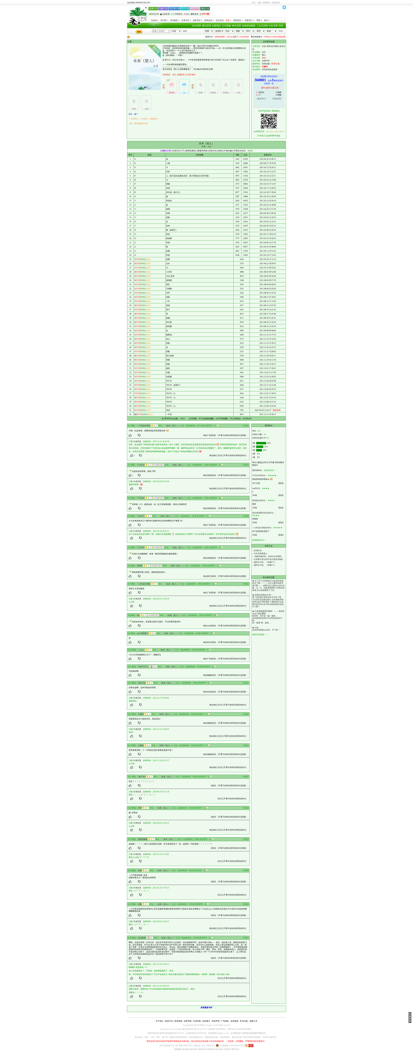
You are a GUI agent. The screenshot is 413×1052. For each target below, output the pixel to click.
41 (135, 326)
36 (135, 305)
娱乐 (266, 20)
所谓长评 (258, 550)
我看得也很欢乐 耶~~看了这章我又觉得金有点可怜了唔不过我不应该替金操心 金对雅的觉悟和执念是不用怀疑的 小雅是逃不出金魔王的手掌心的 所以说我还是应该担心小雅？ (268, 601)
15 (135, 217)
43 (135, 335)
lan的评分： (257, 488)
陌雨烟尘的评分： (260, 500)
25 (135, 259)
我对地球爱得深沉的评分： (263, 513)
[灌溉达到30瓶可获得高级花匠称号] (156, 565)
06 (135, 180)
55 (135, 385)
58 (135, 397)
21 (135, 242)
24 (135, 255)
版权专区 (197, 20)
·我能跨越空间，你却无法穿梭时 (268, 556)
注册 (259, 2)
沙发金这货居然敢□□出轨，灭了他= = (266, 628)
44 (135, 339)
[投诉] (213, 435)
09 (135, 192)
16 (135, 221)
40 (135, 322)
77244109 (141, 465)
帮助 (258, 20)
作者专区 (185, 20)
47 (135, 351)
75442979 (141, 516)
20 (135, 238)
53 (135, 377)
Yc (259, 95)
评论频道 (174, 20)
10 (135, 196)
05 (135, 176)
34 (135, 297)
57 (135, 393)
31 (135, 284)
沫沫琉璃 (142, 938)
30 (135, 280)
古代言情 (196, 25)
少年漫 (188, 74)
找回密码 (276, 2)
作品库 (154, 20)
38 (135, 314)
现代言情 (206, 25)
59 (135, 402)
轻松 (193, 74)
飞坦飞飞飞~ (143, 666)
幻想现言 (216, 25)
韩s (138, 615)
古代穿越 (226, 25)
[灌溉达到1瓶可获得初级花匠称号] (158, 464)
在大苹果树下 (143, 633)
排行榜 (163, 20)
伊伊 (140, 808)
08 (135, 188)
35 (135, 301)
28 (135, 272)
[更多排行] (261, 99)
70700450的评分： (260, 475)
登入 (254, 2)
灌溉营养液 (202, 151)
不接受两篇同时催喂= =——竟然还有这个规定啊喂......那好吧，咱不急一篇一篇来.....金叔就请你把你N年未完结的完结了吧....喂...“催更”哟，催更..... (268, 617)
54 (135, 381)
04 (135, 172)
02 (135, 163)
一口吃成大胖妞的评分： (262, 528)
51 (135, 368)
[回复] (243, 435)
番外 (136, 414)
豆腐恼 (141, 714)
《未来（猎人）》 (172, 426)
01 (135, 159)
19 (135, 234)
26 (135, 263)
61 (135, 410)
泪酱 (140, 904)
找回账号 (266, 2)
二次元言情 (262, 25)
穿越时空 (181, 74)
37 (135, 309)
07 (135, 184)
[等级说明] (276, 99)
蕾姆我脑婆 (143, 839)
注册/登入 (249, 20)
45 (135, 343)
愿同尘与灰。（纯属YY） (265, 562)
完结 (281, 25)
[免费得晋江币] (178, 151)
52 (135, 372)
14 (135, 213)
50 (135, 364)
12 (135, 205)
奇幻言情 (236, 25)
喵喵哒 (261, 92)
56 (135, 389)
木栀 (140, 870)
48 (135, 356)
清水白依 (142, 683)
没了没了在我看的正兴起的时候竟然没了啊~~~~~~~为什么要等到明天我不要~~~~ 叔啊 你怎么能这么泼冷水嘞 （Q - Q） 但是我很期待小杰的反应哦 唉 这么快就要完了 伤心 (268, 585)
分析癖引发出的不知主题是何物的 (268, 559)
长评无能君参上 (260, 553)
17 (135, 226)
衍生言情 (273, 25)
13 (135, 209)
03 (135, 167)
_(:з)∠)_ (141, 650)
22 (135, 247)
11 (135, 201)
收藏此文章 (166, 151)
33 (135, 293)
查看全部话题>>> (259, 634)
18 (135, 230)
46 (135, 347)
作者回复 (137, 441)
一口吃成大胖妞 (144, 426)
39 (135, 318)
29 (135, 276)
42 (135, 330)
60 (135, 406)
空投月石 (213, 151)
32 (135, 289)
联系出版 (275, 64)
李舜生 (140, 566)
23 (135, 251)
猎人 (174, 74)
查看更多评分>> (259, 540)
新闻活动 (208, 20)
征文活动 (220, 20)
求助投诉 (237, 20)
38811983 (142, 777)
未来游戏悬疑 (248, 25)
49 (135, 360)
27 (135, 268)
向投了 (211, 37)
